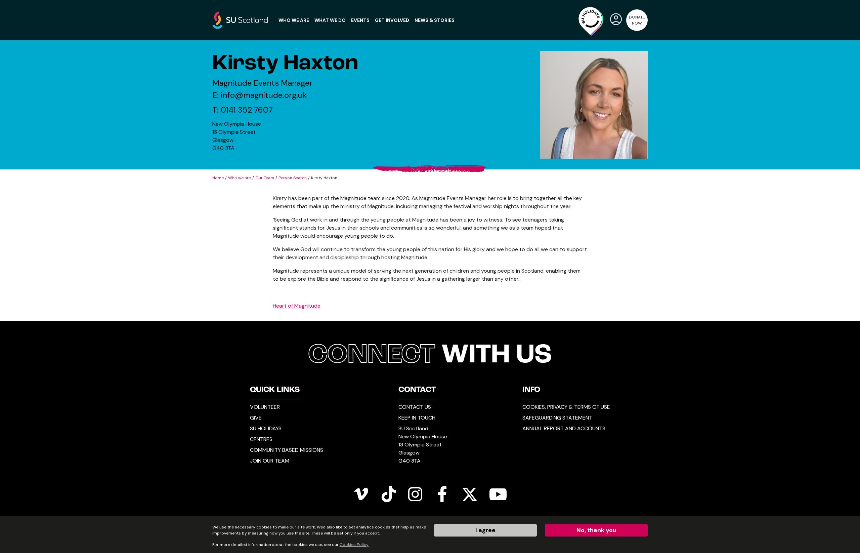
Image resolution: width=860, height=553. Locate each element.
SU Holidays (266, 428)
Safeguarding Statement (557, 417)
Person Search (292, 178)
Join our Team (269, 460)
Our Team (264, 178)
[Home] (240, 19)
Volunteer (265, 406)
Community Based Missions (286, 449)
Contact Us (414, 406)
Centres (261, 439)
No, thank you (596, 530)
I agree (485, 530)
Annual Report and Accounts (563, 428)
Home (218, 178)
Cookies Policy (354, 544)
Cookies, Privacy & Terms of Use (566, 406)
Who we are (239, 178)
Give (256, 417)
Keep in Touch (416, 417)
